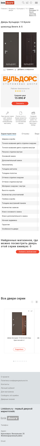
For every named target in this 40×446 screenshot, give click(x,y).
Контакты (5, 384)
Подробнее (19, 349)
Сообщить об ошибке (10, 395)
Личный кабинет (8, 388)
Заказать (20, 103)
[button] (36, 301)
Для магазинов (7, 392)
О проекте (5, 377)
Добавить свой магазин (27, 252)
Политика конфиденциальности (14, 381)
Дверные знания (8, 399)
